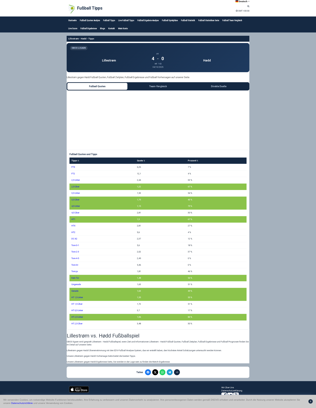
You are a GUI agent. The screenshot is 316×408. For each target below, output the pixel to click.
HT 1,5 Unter (77, 297)
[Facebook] (148, 372)
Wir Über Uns (227, 387)
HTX (73, 225)
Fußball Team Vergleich (232, 20)
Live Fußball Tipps (126, 20)
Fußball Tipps (89, 8)
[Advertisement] (158, 120)
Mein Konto (123, 28)
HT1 (73, 219)
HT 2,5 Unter (77, 317)
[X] (155, 372)
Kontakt (111, 28)
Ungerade (76, 284)
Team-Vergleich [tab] (158, 86)
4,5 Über (75, 212)
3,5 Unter (75, 193)
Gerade (74, 291)
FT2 (73, 173)
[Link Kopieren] (177, 372)
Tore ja (74, 271)
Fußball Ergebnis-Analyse (148, 20)
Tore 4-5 (75, 258)
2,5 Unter (75, 180)
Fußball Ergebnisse (88, 28)
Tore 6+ (74, 265)
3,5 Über (75, 199)
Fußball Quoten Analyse (90, 20)
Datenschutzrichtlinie (22, 403)
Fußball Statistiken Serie (208, 20)
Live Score (72, 28)
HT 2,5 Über (76, 323)
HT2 (73, 232)
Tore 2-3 (75, 251)
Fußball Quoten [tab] (97, 86)
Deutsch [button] (243, 1)
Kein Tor (75, 278)
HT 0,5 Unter (77, 310)
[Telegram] (170, 372)
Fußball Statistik (188, 20)
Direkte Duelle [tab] (218, 86)
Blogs (102, 28)
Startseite (72, 20)
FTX (73, 167)
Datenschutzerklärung (231, 390)
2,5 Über (75, 186)
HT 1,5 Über (76, 304)
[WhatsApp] (162, 372)
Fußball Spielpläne (170, 20)
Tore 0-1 (75, 245)
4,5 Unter (75, 206)
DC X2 (74, 238)
